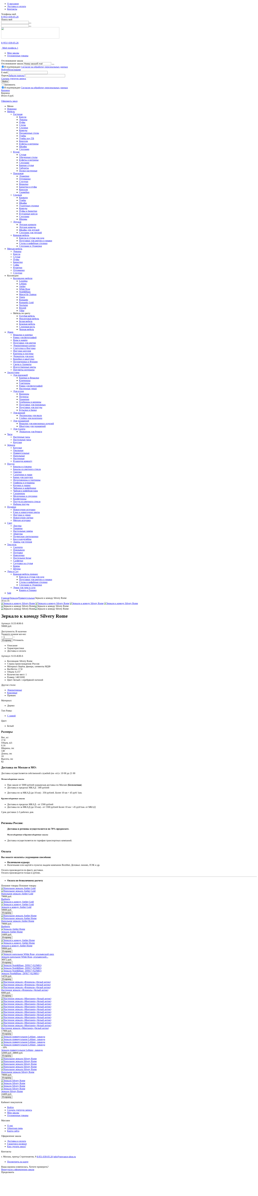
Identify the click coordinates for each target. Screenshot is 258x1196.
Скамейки (24, 192)
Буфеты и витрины (29, 144)
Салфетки (18, 560)
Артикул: (6, 623)
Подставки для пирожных (32, 404)
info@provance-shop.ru (64, 1156)
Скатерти (18, 547)
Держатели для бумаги (30, 431)
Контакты (12, 9)
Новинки (12, 109)
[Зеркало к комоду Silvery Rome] (18, 603)
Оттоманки (25, 178)
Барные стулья (26, 165)
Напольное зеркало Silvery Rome (17, 1072)
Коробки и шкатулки (23, 359)
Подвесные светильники (25, 536)
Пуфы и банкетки (28, 211)
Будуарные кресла (28, 213)
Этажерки (24, 176)
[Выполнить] (53, 64)
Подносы (24, 396)
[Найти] (30, 23)
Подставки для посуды (30, 407)
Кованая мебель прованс (25, 574)
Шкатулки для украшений (32, 426)
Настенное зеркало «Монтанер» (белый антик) (25, 1028)
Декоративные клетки (24, 345)
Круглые (17, 442)
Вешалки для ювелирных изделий (36, 423)
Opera (22, 297)
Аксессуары (13, 372)
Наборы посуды (21, 504)
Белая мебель (25, 321)
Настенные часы (21, 437)
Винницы (24, 394)
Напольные (19, 455)
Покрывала (19, 550)
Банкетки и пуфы (28, 187)
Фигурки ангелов (22, 351)
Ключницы (24, 380)
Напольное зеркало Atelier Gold (17, 893)
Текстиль (11, 544)
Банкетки (18, 262)
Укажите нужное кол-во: (13, 634)
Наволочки (18, 555)
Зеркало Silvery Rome (12, 1091)
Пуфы (22, 122)
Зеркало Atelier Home (12, 932)
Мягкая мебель (14, 248)
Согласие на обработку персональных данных (44, 67)
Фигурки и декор (22, 515)
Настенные (18, 458)
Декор (10, 332)
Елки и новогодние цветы (26, 512)
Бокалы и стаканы (22, 466)
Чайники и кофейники (24, 488)
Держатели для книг (23, 356)
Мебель (11, 111)
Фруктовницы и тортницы (26, 480)
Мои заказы (13, 53)
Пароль (5, 75)
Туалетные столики (29, 205)
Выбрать (5, 899)
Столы (22, 125)
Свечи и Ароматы (22, 364)
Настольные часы (22, 439)
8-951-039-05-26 (45, 1156)
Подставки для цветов (24, 343)
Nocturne (23, 305)
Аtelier (22, 286)
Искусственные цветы (24, 367)
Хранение (24, 399)
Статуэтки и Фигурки (24, 348)
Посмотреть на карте (17, 1161)
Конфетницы (19, 499)
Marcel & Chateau (27, 294)
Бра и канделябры (22, 539)
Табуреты (24, 168)
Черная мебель (26, 329)
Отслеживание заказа (12, 63)
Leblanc (23, 283)
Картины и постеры (23, 353)
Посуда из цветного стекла (26, 501)
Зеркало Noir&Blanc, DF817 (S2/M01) (20, 973)
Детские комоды (27, 227)
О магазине (13, 3)
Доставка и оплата (16, 6)
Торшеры (18, 528)
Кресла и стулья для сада (31, 238)
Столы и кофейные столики (33, 243)
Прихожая (18, 173)
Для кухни (18, 391)
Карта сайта (13, 1131)
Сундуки (23, 181)
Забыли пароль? (17, 75)
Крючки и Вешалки (29, 378)
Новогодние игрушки (24, 509)
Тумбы (22, 135)
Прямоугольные (21, 453)
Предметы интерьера (23, 369)
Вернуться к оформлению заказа (17, 1169)
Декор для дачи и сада (24, 587)
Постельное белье (22, 558)
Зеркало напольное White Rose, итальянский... (24, 957)
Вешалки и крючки (23, 334)
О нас (10, 1125)
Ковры (16, 566)
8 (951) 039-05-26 (10, 17)
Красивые (12, 692)
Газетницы (24, 383)
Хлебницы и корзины (30, 402)
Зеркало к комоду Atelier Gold (16, 907)
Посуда (10, 464)
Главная (5, 598)
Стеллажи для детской (30, 232)
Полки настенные (28, 170)
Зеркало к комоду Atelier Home (16, 945)
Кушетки (17, 267)
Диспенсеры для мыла (30, 415)
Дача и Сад (12, 571)
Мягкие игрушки (22, 520)
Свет (9, 523)
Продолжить (7, 1172)
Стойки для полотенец (30, 418)
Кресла (22, 117)
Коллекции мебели (22, 278)
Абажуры (18, 533)
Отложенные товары (17, 55)
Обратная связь (15, 1128)
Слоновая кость (27, 326)
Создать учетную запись (13, 78)
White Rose (24, 289)
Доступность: (8, 631)
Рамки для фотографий (25, 337)
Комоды (23, 130)
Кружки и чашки (21, 485)
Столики (23, 127)
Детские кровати (27, 224)
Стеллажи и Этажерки (30, 246)
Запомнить (9, 84)
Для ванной (19, 412)
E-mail (4, 72)
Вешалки (23, 184)
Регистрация (14, 69)
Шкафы (23, 146)
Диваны (23, 119)
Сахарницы (19, 493)
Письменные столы (29, 133)
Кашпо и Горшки (28, 590)
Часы (9, 434)
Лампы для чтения (22, 542)
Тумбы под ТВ (26, 138)
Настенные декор (28, 388)
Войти (4, 69)
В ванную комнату (22, 461)
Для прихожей (20, 375)
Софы (16, 265)
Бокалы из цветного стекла (27, 469)
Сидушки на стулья (23, 563)
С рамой (11, 715)
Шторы (17, 568)
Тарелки (17, 472)
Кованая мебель (21, 235)
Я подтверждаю (36, 67)
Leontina (23, 281)
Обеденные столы (28, 157)
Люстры (17, 525)
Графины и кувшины (24, 482)
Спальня (17, 195)
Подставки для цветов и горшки (35, 240)
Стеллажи (24, 149)
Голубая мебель (27, 316)
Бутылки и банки (28, 410)
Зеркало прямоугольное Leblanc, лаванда (22, 1050)
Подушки (18, 552)
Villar (21, 310)
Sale (9, 593)
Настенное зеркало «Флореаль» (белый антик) (24, 990)
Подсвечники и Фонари (25, 361)
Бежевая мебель (27, 324)
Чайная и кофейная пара (25, 490)
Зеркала (11, 445)
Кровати (23, 197)
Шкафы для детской (29, 230)
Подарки (11, 507)
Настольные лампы (23, 531)
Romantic (23, 300)
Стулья (22, 154)
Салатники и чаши (22, 474)
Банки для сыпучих (23, 477)
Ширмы (23, 219)
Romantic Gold (26, 302)
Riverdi (22, 308)
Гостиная (17, 114)
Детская (17, 222)
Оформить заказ (9, 101)
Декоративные (14, 690)
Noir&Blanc (25, 291)
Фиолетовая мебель (29, 318)
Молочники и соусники (25, 496)
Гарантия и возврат (17, 1144)
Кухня (16, 152)
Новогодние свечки (23, 517)
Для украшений (21, 421)
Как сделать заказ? (16, 1146)
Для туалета (19, 429)
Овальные (18, 450)
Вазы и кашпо (20, 340)
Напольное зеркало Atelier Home (17, 921)
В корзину (6, 640)
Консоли (23, 141)
